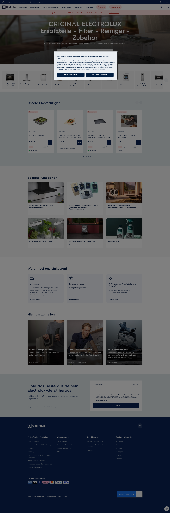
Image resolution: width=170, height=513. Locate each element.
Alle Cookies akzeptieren (99, 74)
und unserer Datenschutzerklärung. (95, 69)
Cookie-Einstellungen (70, 74)
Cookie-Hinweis (81, 69)
